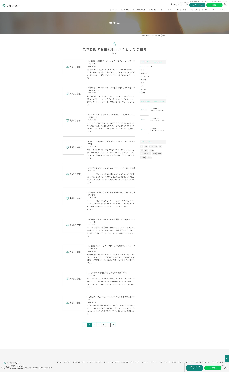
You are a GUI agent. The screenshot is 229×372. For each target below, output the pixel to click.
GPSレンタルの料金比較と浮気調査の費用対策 (107, 273)
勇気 (160, 146)
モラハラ (149, 157)
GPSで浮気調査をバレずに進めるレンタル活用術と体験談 (111, 168)
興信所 (143, 92)
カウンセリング (146, 76)
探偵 (142, 83)
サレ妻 (154, 153)
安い (146, 150)
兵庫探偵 (144, 79)
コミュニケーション (145, 153)
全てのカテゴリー (146, 66)
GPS (142, 70)
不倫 (146, 146)
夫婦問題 (151, 150)
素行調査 (142, 157)
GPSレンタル (145, 73)
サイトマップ (221, 365)
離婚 (141, 150)
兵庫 (141, 146)
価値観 (159, 153)
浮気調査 (144, 89)
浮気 (142, 86)
